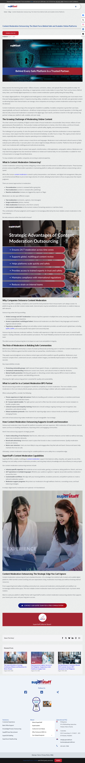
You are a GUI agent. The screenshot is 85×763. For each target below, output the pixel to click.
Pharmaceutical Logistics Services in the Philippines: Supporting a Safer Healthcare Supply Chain (41, 667)
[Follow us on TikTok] (83, 34)
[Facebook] (62, 638)
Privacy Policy (46, 755)
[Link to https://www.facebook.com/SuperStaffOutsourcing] (25, 692)
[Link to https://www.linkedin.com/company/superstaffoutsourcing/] (41, 692)
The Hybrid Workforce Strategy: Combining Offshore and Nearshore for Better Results (15, 667)
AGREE (58, 760)
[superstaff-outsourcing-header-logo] (13, 6)
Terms (39, 755)
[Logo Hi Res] (41, 680)
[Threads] (76, 638)
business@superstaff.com (67, 742)
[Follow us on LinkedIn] (83, 29)
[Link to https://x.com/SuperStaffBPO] (58, 692)
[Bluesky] (69, 638)
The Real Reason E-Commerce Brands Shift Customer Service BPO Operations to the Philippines (69, 667)
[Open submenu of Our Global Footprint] (52, 735)
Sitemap (34, 755)
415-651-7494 (64, 746)
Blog (9, 12)
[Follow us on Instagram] (83, 25)
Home (5, 12)
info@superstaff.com (66, 739)
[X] (66, 638)
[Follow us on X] (83, 20)
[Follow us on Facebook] (83, 15)
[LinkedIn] (72, 638)
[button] (5, 661)
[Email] (79, 638)
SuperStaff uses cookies (30, 760)
